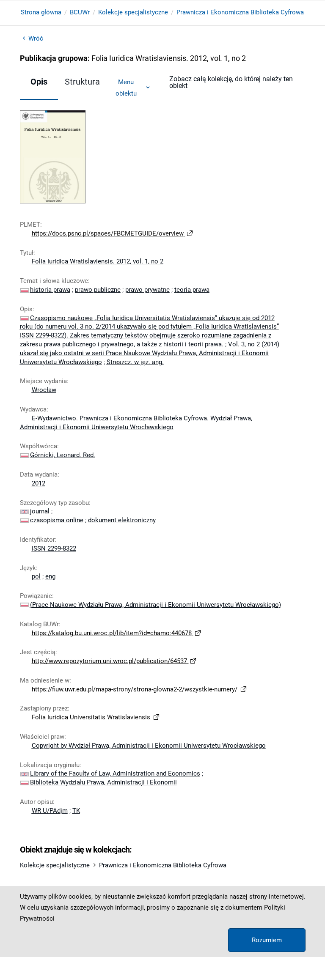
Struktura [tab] (82, 82)
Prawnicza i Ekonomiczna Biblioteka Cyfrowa (240, 12)
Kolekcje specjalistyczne (133, 12)
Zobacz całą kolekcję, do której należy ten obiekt (231, 82)
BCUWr (80, 12)
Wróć (35, 38)
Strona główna (41, 12)
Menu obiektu (126, 87)
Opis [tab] (38, 82)
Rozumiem (267, 940)
